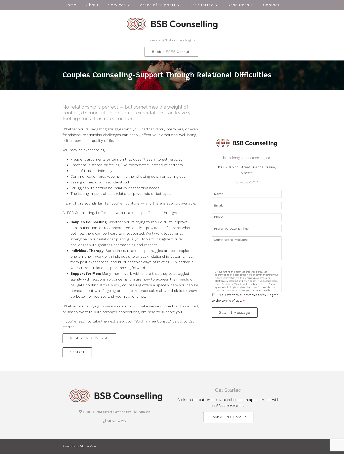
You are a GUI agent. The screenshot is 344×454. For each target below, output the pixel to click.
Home (70, 5)
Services (117, 5)
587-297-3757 (246, 182)
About (92, 5)
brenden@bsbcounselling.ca (172, 40)
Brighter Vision (88, 446)
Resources (238, 5)
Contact (271, 5)
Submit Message (234, 312)
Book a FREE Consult (171, 52)
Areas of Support (158, 5)
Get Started (202, 5)
